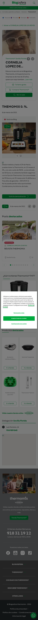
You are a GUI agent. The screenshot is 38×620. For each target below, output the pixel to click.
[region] (19, 310)
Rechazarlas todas (19, 313)
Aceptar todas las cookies (18, 318)
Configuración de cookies (19, 324)
